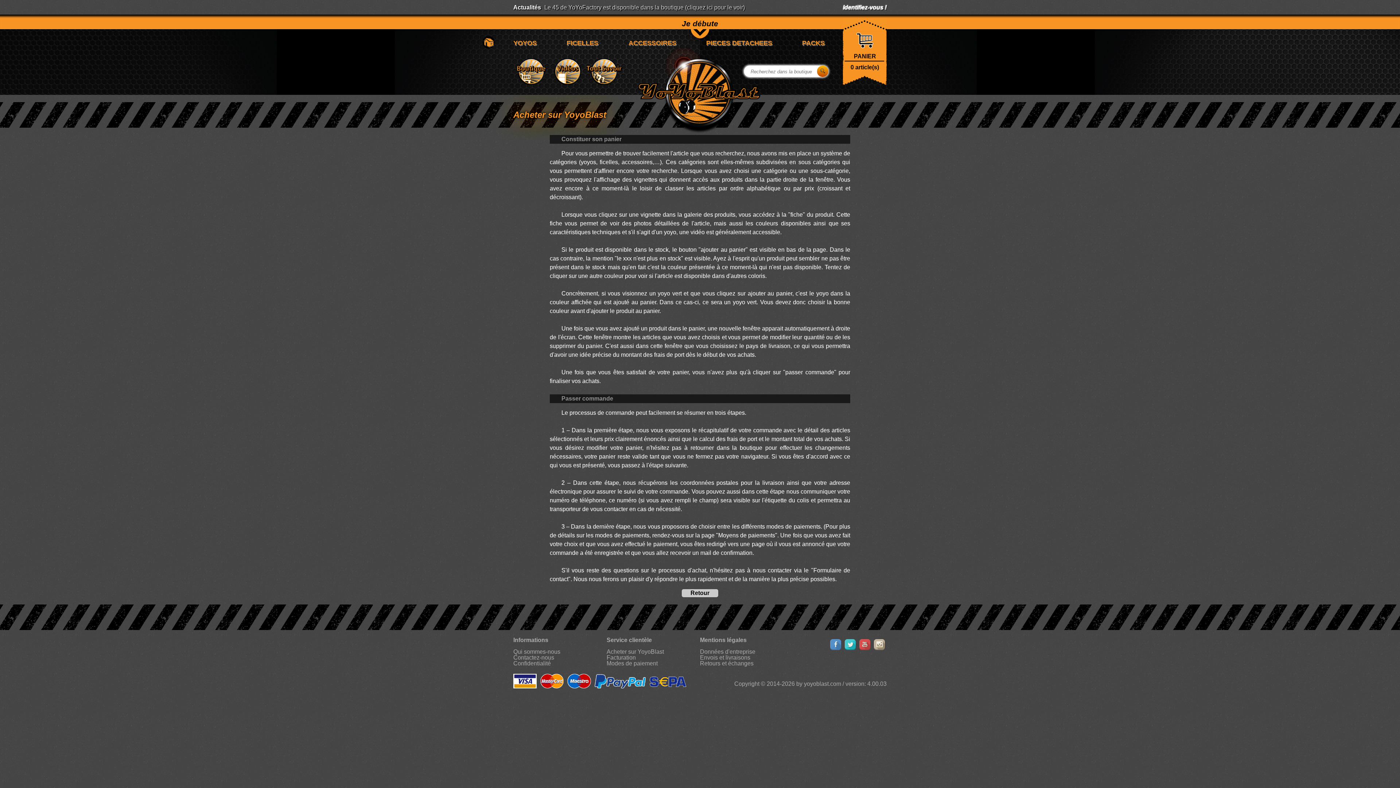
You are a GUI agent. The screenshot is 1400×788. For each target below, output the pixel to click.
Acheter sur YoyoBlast (635, 652)
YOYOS (525, 43)
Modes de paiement (632, 663)
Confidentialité (532, 663)
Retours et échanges (727, 663)
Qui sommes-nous (536, 652)
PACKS (813, 43)
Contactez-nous (533, 657)
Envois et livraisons (725, 657)
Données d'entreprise (727, 652)
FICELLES (582, 43)
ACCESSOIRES (652, 43)
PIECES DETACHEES (739, 43)
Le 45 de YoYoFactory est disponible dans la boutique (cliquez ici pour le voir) (644, 7)
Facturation (621, 657)
